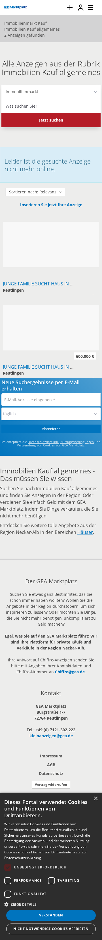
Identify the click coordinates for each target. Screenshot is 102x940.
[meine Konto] (80, 7)
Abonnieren (51, 428)
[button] (51, 904)
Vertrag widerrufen (51, 784)
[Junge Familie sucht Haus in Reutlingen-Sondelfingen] (51, 224)
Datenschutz (51, 773)
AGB (51, 764)
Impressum (51, 756)
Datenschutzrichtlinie (43, 442)
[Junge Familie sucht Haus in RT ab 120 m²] (51, 308)
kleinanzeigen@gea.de (51, 735)
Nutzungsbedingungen (77, 442)
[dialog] (51, 866)
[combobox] (51, 106)
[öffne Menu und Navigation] (88, 7)
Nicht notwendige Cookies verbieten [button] (51, 928)
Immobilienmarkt (22, 91)
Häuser (85, 532)
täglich (9, 413)
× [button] (96, 799)
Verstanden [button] (51, 915)
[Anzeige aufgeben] (70, 7)
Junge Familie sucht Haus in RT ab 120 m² (50, 367)
